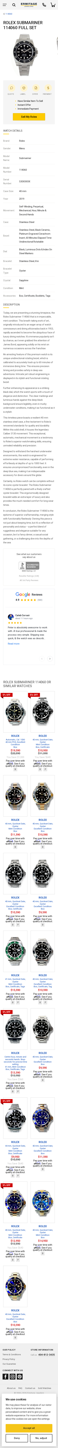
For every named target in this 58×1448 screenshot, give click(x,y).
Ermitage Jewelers (35, 1393)
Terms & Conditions (12, 1354)
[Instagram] (12, 1377)
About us (11, 1388)
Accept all (29, 1428)
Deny (17, 1438)
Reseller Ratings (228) (29, 576)
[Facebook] (5, 1377)
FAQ (20, 1388)
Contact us (30, 1388)
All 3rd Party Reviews (29, 580)
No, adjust (41, 1438)
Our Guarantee (9, 1364)
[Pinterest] (20, 1377)
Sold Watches (44, 1388)
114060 (8, 14)
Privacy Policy (9, 1359)
